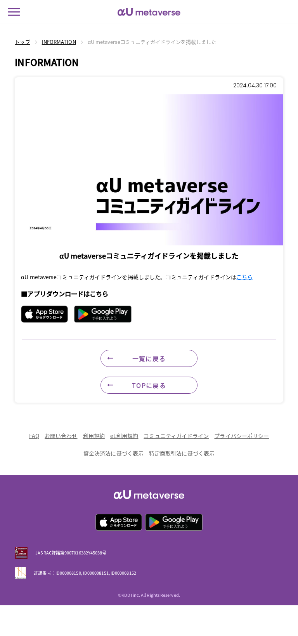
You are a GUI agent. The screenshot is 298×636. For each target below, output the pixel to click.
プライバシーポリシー (241, 436)
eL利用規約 (124, 436)
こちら (244, 277)
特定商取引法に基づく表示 (182, 453)
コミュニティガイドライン (176, 436)
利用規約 (94, 436)
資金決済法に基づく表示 (113, 453)
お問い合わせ (61, 436)
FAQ (34, 436)
